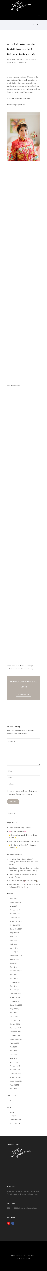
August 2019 (14, 1043)
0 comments (11, 62)
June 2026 (13, 898)
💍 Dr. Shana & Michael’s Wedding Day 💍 (24, 841)
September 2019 (16, 1039)
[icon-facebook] (13, 1223)
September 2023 (16, 955)
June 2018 (13, 1089)
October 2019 (15, 1035)
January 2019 (15, 1070)
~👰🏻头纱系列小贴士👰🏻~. (30, 881)
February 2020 (15, 1020)
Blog (27, 62)
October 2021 (15, 982)
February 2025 (15, 910)
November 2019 (15, 1032)
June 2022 (13, 974)
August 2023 (14, 959)
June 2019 (13, 1051)
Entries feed (14, 1116)
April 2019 (13, 1058)
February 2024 (15, 952)
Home (34, 25)
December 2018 (15, 1073)
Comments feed (15, 1120)
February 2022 (15, 978)
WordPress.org (15, 1123)
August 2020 (14, 1009)
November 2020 (16, 997)
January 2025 (15, 914)
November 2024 (16, 921)
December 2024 (15, 917)
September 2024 (16, 929)
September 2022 (16, 971)
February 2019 (15, 1066)
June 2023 (13, 967)
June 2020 (13, 1013)
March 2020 (14, 1016)
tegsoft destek (14, 881)
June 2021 (13, 986)
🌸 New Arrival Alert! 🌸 (17, 831)
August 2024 (14, 933)
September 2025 (16, 902)
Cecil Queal (13, 868)
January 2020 (15, 1024)
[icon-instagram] (9, 1223)
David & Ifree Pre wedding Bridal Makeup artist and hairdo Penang (23, 861)
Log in (12, 1112)
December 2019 (15, 1028)
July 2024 (13, 936)
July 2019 (13, 1047)
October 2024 (15, 925)
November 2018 (15, 1077)
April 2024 (13, 944)
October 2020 (15, 1001)
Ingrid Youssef (14, 874)
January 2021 (15, 990)
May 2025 (13, 906)
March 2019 (14, 1062)
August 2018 (14, 1085)
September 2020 (16, 1005)
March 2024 (14, 948)
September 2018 (16, 1081)
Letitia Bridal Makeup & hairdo (19, 827)
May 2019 (13, 1054)
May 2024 (13, 940)
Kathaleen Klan (14, 859)
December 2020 (15, 994)
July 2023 (13, 963)
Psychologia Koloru (16, 884)
